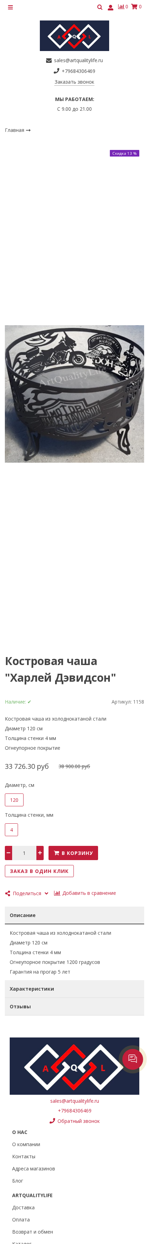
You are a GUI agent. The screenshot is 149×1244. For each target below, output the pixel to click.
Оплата (21, 1219)
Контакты (23, 1156)
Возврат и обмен (32, 1231)
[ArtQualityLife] (74, 35)
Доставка (23, 1207)
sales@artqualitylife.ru (74, 1101)
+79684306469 (74, 1110)
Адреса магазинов (33, 1168)
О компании (26, 1144)
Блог (17, 1180)
